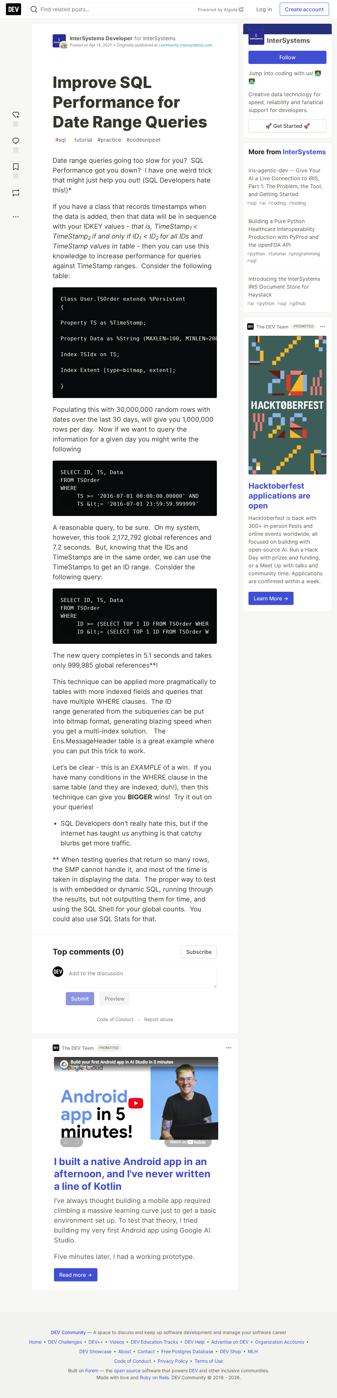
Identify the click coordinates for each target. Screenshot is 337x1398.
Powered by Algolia (218, 9)
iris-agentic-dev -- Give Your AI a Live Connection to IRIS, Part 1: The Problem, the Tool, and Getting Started (284, 186)
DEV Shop (230, 1351)
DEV (193, 1370)
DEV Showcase (95, 1351)
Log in (264, 9)
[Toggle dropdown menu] (228, 1047)
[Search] (33, 9)
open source (127, 1370)
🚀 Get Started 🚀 (287, 126)
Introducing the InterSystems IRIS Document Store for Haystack (283, 290)
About (124, 1351)
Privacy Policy (173, 1361)
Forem (91, 1370)
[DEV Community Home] (13, 9)
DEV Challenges (65, 1342)
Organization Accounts (279, 1342)
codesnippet (143, 139)
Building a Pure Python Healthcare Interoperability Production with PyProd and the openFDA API (283, 240)
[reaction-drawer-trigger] (15, 118)
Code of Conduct (115, 1019)
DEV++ (96, 1342)
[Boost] (15, 193)
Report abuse (158, 1019)
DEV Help (195, 1342)
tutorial (81, 139)
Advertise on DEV (229, 1342)
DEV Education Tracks (154, 1342)
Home (35, 1342)
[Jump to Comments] (15, 144)
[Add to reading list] (15, 170)
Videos (117, 1342)
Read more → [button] (75, 1274)
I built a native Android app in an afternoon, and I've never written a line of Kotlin (132, 1173)
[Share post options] (15, 216)
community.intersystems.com (185, 45)
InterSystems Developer (101, 38)
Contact (146, 1351)
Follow (287, 57)
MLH (253, 1351)
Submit (80, 998)
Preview (114, 998)
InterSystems (159, 38)
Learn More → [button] (271, 598)
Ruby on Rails (154, 1377)
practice (109, 139)
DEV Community (68, 1332)
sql (60, 139)
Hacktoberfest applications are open (279, 495)
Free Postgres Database (187, 1351)
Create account (304, 9)
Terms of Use (208, 1361)
